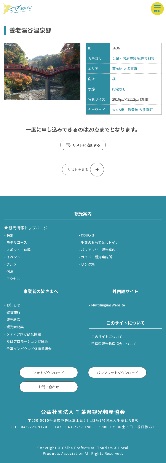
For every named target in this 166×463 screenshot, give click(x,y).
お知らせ (88, 235)
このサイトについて (106, 336)
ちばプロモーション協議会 (27, 341)
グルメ (11, 264)
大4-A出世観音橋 (125, 109)
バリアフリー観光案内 (98, 249)
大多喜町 (130, 68)
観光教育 (13, 319)
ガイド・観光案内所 (96, 256)
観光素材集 (146, 58)
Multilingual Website (108, 305)
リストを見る (77, 169)
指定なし (119, 89)
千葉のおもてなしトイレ (100, 242)
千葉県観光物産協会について (113, 343)
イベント (13, 256)
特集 (9, 235)
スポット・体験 (18, 249)
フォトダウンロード (48, 372)
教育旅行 (13, 312)
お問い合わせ (48, 386)
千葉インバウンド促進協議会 (28, 348)
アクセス (13, 278)
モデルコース (16, 242)
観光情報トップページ (28, 227)
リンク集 (88, 264)
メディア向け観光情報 (23, 334)
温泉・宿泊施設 (124, 58)
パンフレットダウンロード (117, 372)
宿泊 (9, 271)
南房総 (117, 68)
